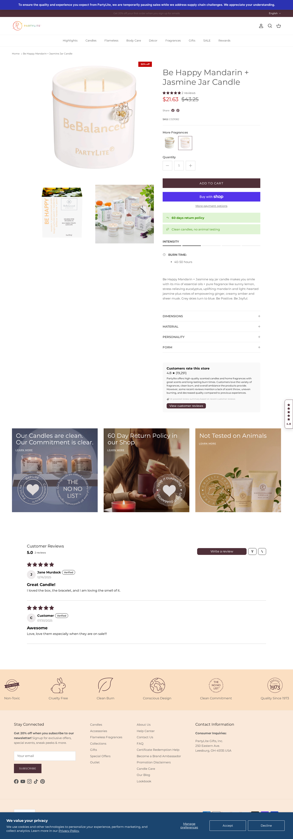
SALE (206, 40)
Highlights (70, 40)
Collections (98, 743)
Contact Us (145, 737)
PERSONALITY (174, 337)
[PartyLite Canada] (27, 26)
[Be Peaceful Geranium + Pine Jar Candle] (170, 143)
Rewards (224, 40)
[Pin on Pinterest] (177, 110)
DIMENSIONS (173, 316)
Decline (266, 825)
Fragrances (173, 40)
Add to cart (211, 183)
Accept (228, 825)
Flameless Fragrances (106, 737)
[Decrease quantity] (167, 165)
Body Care (133, 40)
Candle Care (146, 769)
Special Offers (100, 756)
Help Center (146, 731)
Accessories (98, 731)
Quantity (169, 157)
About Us (143, 724)
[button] (289, 414)
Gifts (192, 40)
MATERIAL (170, 326)
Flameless (111, 40)
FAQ (140, 743)
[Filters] (252, 551)
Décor (153, 40)
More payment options (211, 206)
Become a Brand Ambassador (159, 756)
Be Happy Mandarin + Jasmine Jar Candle (47, 53)
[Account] (260, 26)
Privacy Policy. (69, 831)
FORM (167, 347)
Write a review (221, 551)
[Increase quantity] (190, 165)
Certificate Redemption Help (158, 750)
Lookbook (144, 781)
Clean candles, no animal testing (196, 229)
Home (16, 53)
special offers (150, 13)
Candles (91, 40)
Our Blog (143, 775)
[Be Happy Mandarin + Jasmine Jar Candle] (185, 143)
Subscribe (27, 768)
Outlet (95, 762)
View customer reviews (186, 406)
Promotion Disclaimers (154, 762)
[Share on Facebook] (172, 110)
